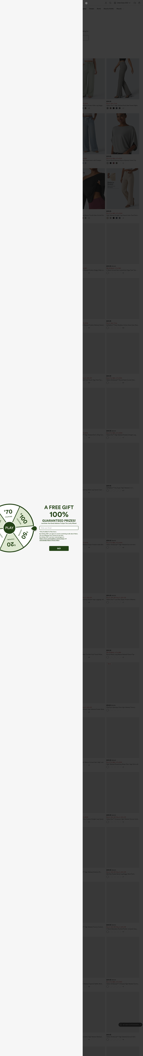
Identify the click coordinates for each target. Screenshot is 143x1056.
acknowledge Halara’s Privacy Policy (49, 540)
